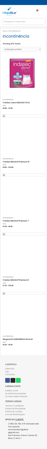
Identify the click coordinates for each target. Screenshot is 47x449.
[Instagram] (13, 380)
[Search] (42, 21)
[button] (43, 11)
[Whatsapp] (18, 380)
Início (5, 31)
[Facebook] (7, 380)
